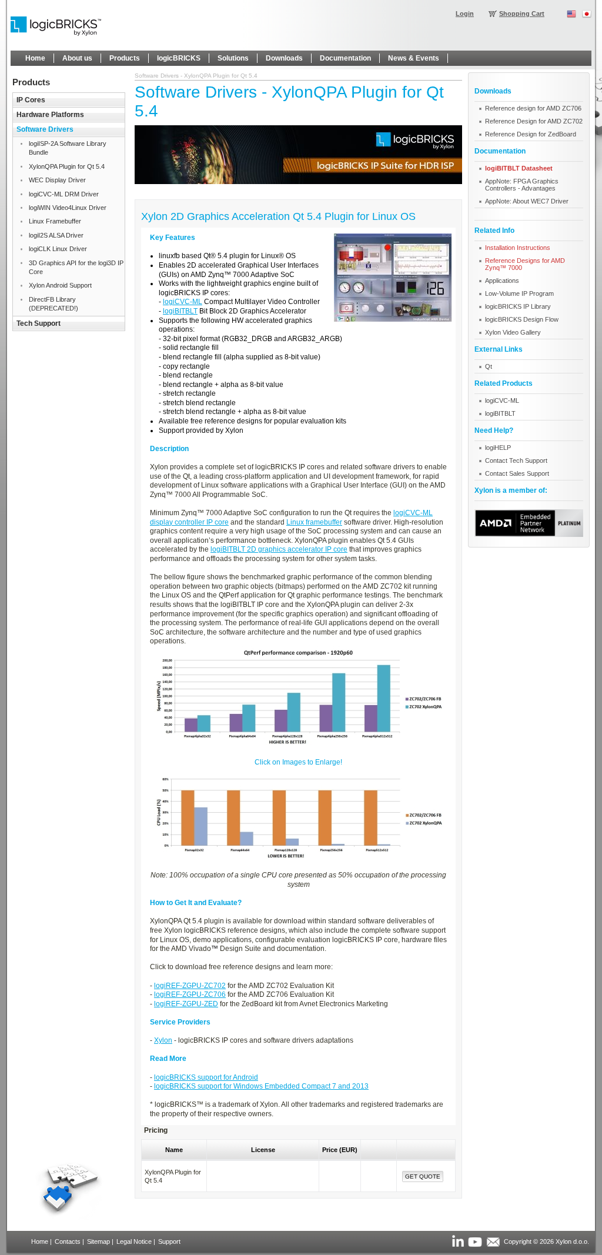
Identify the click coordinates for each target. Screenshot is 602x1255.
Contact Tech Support (516, 460)
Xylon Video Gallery (513, 332)
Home (39, 1241)
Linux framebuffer (314, 522)
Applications (502, 280)
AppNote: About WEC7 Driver (526, 201)
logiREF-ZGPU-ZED (186, 1004)
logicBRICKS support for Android (206, 1077)
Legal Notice (134, 1241)
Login (465, 13)
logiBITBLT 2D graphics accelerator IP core (278, 549)
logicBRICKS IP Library (518, 306)
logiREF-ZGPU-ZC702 (190, 986)
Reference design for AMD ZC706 (533, 108)
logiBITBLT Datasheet (519, 168)
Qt (488, 366)
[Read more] (528, 534)
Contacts (68, 1241)
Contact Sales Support (517, 473)
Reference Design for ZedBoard (530, 134)
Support (169, 1241)
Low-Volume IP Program (519, 293)
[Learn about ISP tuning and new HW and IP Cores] (298, 182)
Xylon (163, 1040)
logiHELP (498, 447)
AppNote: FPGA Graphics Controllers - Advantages (521, 185)
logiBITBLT (180, 311)
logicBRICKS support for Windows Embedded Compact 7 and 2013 (261, 1086)
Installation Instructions (517, 247)
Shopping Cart (521, 13)
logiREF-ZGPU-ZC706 (190, 994)
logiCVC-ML (182, 302)
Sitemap (98, 1241)
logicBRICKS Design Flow (521, 319)
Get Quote (422, 1176)
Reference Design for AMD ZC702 (534, 121)
